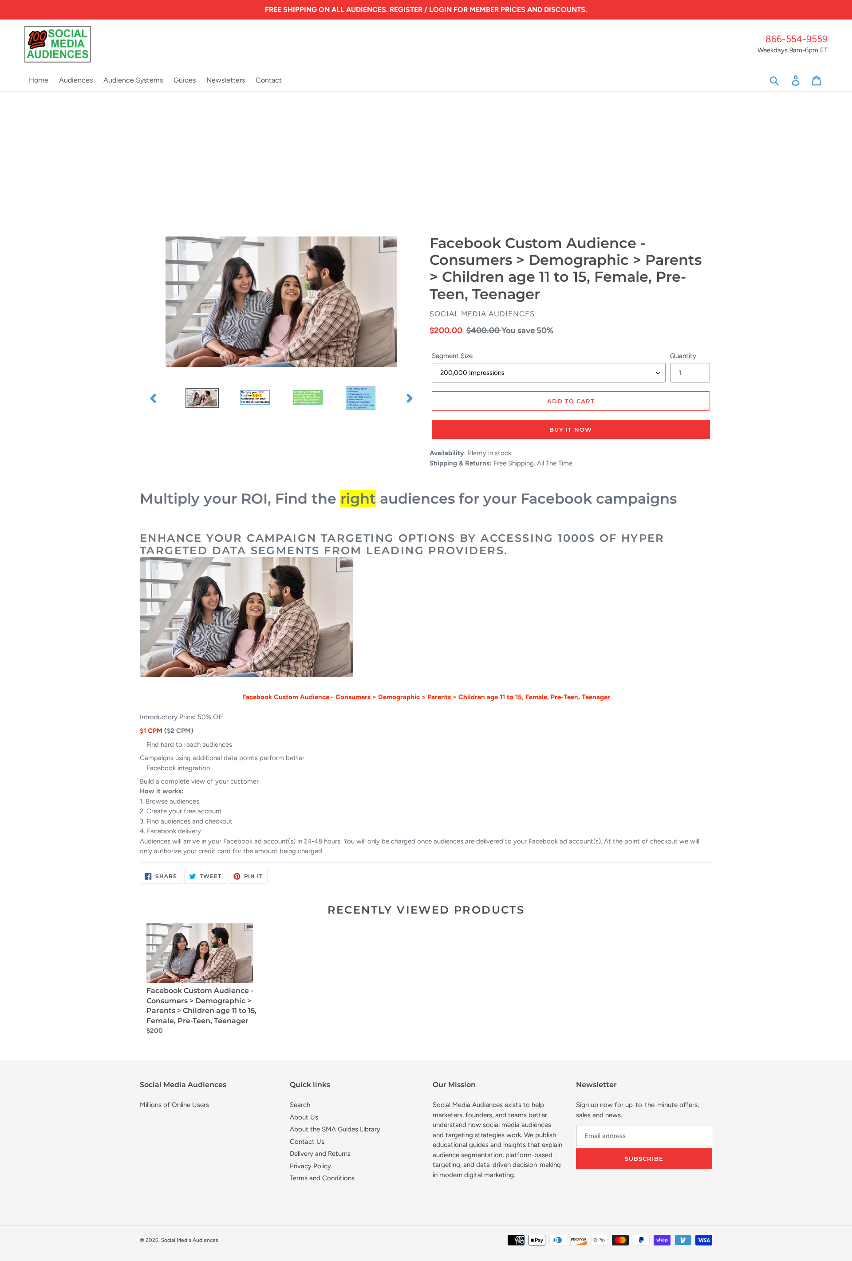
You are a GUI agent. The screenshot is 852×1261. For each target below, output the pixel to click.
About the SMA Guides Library (335, 1129)
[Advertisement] (426, 158)
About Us (304, 1117)
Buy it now (570, 429)
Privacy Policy (310, 1166)
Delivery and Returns (320, 1154)
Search (300, 1105)
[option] (202, 398)
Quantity (683, 356)
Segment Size (452, 356)
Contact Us (307, 1142)
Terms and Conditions (322, 1178)
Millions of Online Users (174, 1105)
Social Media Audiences (189, 1240)
